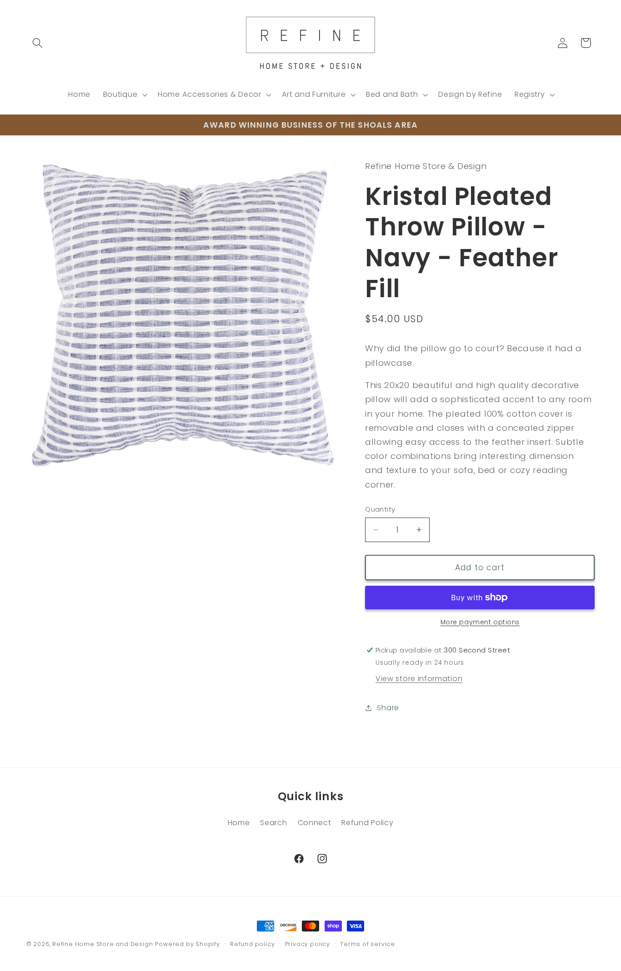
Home (239, 822)
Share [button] (388, 707)
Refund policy (252, 944)
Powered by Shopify (187, 944)
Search (273, 822)
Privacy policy (307, 944)
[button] (38, 43)
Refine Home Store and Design (102, 944)
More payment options (480, 622)
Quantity (380, 509)
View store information (419, 678)
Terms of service (367, 944)
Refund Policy (367, 822)
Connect (314, 822)
